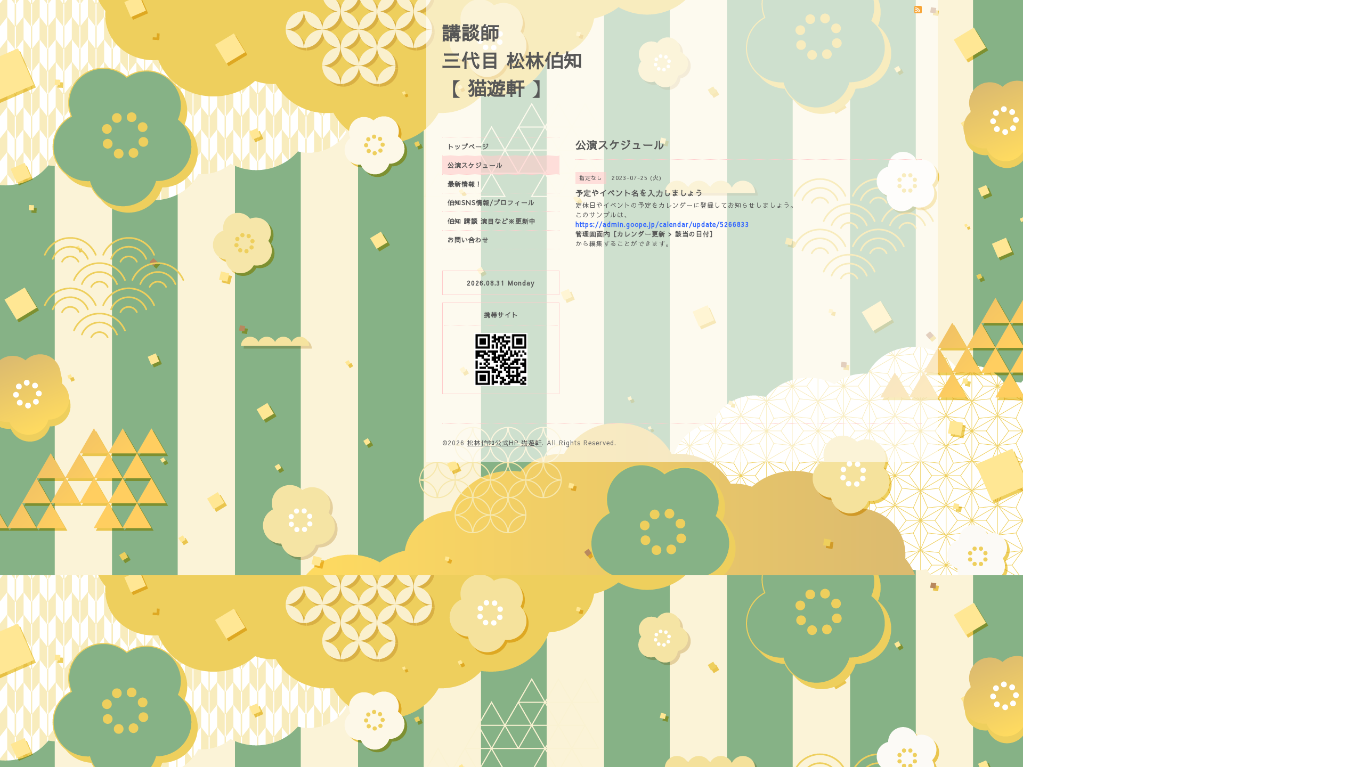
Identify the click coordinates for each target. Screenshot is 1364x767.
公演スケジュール (475, 165)
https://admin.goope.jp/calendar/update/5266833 (662, 224)
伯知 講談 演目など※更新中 (492, 221)
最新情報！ (465, 183)
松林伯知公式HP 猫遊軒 (504, 442)
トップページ (468, 146)
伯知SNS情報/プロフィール (491, 202)
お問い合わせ (468, 239)
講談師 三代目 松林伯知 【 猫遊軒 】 (512, 60)
